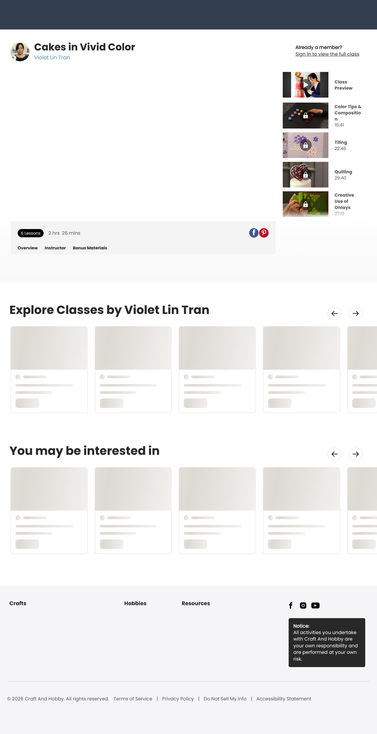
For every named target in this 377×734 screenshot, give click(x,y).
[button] (254, 233)
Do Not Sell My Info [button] (225, 699)
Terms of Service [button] (133, 699)
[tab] (324, 85)
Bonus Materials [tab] (90, 248)
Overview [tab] (28, 248)
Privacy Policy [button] (178, 699)
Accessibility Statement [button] (283, 699)
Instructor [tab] (55, 248)
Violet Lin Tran (52, 57)
